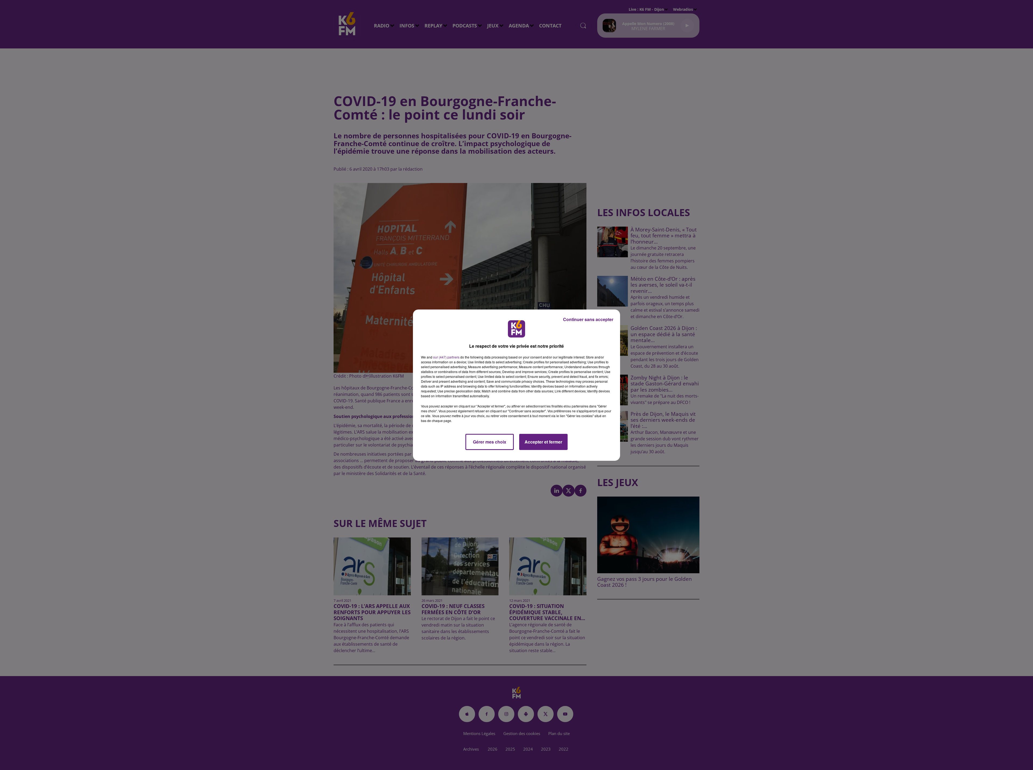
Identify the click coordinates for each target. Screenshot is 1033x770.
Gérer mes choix (489, 442)
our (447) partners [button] (446, 357)
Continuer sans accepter (588, 319)
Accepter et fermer (543, 442)
